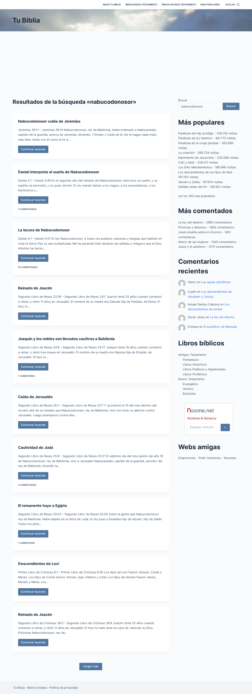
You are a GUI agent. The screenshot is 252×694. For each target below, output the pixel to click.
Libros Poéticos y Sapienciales (204, 369)
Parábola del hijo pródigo (196, 133)
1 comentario (26, 376)
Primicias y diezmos (192, 227)
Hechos (188, 389)
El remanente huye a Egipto (42, 505)
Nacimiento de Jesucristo (196, 157)
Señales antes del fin (192, 187)
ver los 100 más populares (196, 196)
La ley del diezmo (190, 222)
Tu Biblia (26, 20)
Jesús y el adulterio (191, 246)
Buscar (182, 100)
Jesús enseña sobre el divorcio (199, 232)
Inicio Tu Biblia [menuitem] (112, 4)
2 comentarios (27, 484)
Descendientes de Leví (38, 563)
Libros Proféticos (195, 374)
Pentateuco (191, 359)
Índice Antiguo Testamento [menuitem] (179, 4)
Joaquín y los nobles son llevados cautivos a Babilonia (66, 339)
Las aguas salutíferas (216, 282)
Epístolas (189, 393)
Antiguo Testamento (192, 354)
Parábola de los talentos (195, 138)
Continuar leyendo (34, 150)
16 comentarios (28, 267)
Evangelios (190, 384)
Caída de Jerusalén (35, 397)
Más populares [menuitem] (210, 4)
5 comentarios (27, 209)
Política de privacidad (63, 687)
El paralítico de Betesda (220, 326)
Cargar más (91, 666)
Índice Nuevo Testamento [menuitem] (141, 4)
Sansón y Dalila (189, 182)
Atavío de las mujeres (193, 242)
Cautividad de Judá (35, 447)
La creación (186, 152)
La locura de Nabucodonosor (44, 230)
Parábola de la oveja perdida (198, 143)
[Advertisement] (126, 59)
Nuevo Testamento (191, 379)
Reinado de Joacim (35, 288)
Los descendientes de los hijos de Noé (205, 172)
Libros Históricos (195, 364)
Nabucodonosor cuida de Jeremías (49, 121)
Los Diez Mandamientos (195, 167)
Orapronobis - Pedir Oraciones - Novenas (207, 458)
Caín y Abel (186, 162)
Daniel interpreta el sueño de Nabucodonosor (58, 172)
